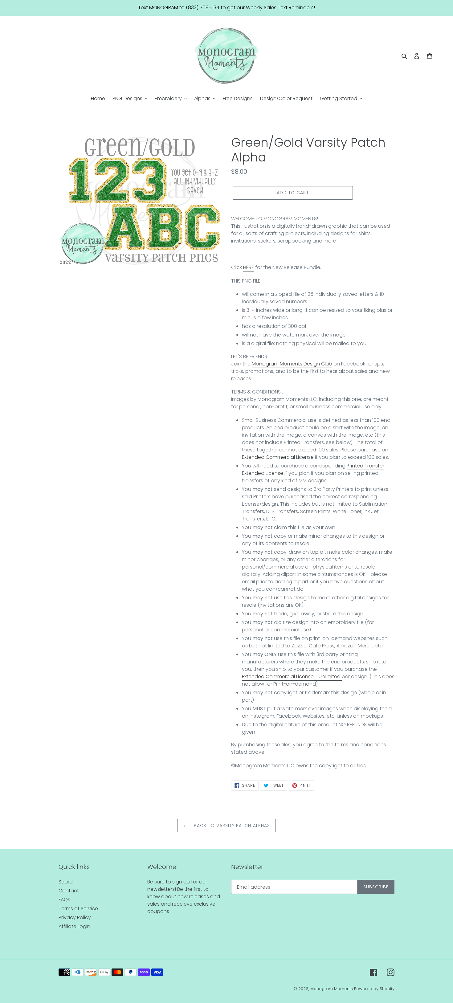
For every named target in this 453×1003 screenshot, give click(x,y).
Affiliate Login (74, 926)
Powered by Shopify (374, 989)
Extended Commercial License (278, 457)
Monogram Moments (331, 989)
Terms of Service (78, 908)
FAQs (64, 899)
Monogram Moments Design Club (292, 363)
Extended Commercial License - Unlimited (291, 676)
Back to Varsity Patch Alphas (231, 825)
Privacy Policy (75, 917)
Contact (69, 890)
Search (67, 881)
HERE (248, 267)
